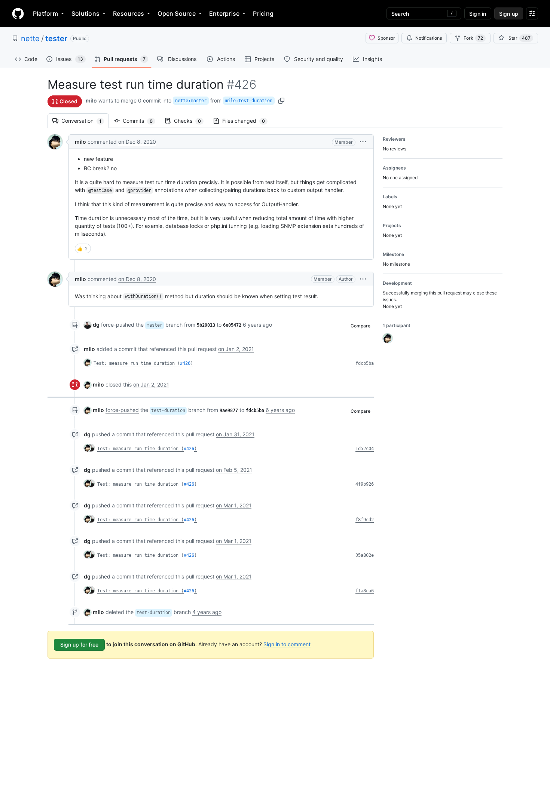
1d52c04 (364, 448)
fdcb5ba (364, 363)
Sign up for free (79, 644)
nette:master (191, 100)
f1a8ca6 (364, 590)
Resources (128, 13)
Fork (473, 38)
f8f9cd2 (364, 519)
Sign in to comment (287, 644)
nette (30, 38)
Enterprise (224, 13)
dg (96, 324)
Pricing (263, 13)
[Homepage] (18, 13)
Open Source (177, 13)
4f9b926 (364, 484)
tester (56, 38)
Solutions (85, 13)
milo (91, 100)
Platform (45, 13)
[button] (362, 142)
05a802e (364, 555)
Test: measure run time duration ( (137, 363)
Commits (141, 120)
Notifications (428, 38)
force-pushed (117, 324)
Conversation (85, 120)
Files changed (247, 120)
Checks (191, 120)
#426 (185, 363)
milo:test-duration (248, 100)
